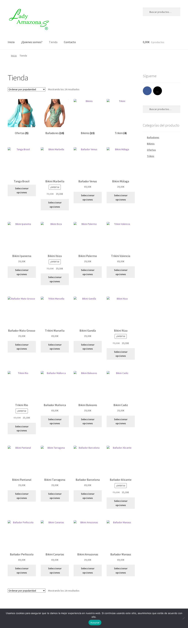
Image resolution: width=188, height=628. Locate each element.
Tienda (53, 42)
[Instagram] (157, 90)
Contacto (70, 42)
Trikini (150, 156)
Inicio (11, 42)
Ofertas (151, 149)
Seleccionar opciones (21, 190)
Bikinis (151, 143)
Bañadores (153, 137)
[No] (183, 618)
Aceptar (95, 622)
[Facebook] (147, 90)
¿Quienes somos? (31, 42)
